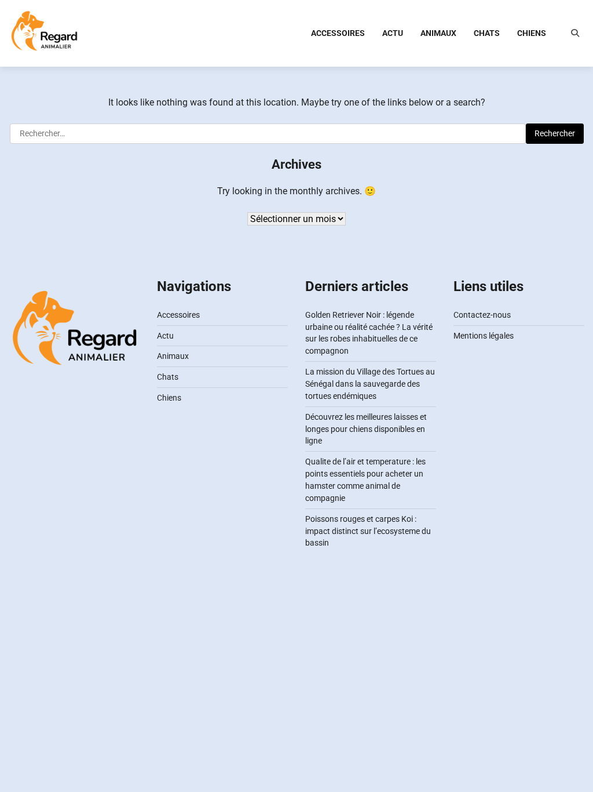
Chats (487, 33)
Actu (392, 33)
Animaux (438, 33)
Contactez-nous (482, 314)
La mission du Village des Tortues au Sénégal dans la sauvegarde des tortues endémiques (370, 384)
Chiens (531, 33)
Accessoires (338, 33)
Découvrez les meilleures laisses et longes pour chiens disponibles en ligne (366, 429)
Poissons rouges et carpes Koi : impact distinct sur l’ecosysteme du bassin (368, 531)
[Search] (575, 33)
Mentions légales (483, 335)
